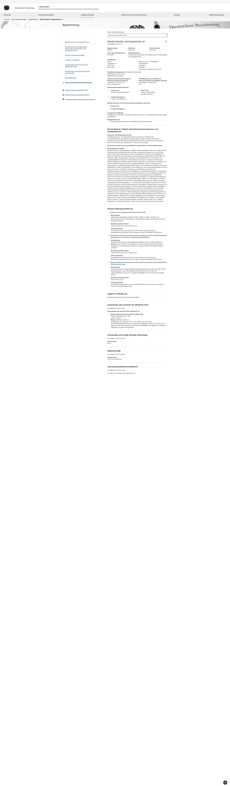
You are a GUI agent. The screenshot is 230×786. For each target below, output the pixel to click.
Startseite (7, 15)
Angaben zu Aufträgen (72, 60)
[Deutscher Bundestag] (20, 7)
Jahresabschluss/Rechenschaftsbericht (78, 82)
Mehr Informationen (88, 99)
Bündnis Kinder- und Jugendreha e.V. (77, 42)
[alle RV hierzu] (119, 225)
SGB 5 (113, 225)
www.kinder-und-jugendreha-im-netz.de (150, 69)
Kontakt (177, 15)
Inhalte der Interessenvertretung (134, 15)
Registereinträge (87, 15)
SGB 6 (126, 225)
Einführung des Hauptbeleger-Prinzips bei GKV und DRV (128, 212)
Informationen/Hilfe (46, 15)
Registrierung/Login (216, 15)
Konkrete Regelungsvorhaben (75, 55)
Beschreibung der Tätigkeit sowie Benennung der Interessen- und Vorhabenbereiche (76, 48)
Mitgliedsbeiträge (70, 78)
